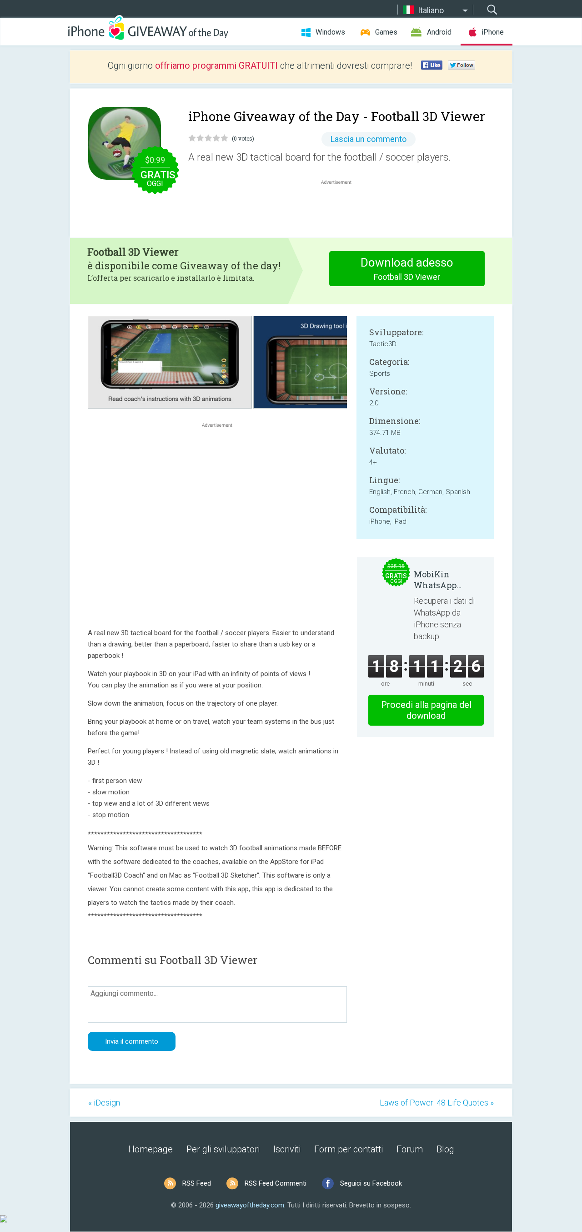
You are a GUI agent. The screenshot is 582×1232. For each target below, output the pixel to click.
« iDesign (104, 1102)
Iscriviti (287, 1149)
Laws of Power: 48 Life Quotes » (437, 1102)
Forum (409, 1149)
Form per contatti (348, 1149)
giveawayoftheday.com (250, 1205)
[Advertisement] (341, 208)
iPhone (493, 32)
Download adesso (407, 269)
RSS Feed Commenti (275, 1183)
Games (386, 32)
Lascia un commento (368, 139)
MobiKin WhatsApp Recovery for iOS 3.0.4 (447, 580)
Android (439, 32)
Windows (330, 32)
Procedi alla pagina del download (426, 710)
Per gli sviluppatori (223, 1149)
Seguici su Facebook (371, 1183)
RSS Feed (196, 1183)
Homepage (150, 1149)
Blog (445, 1149)
